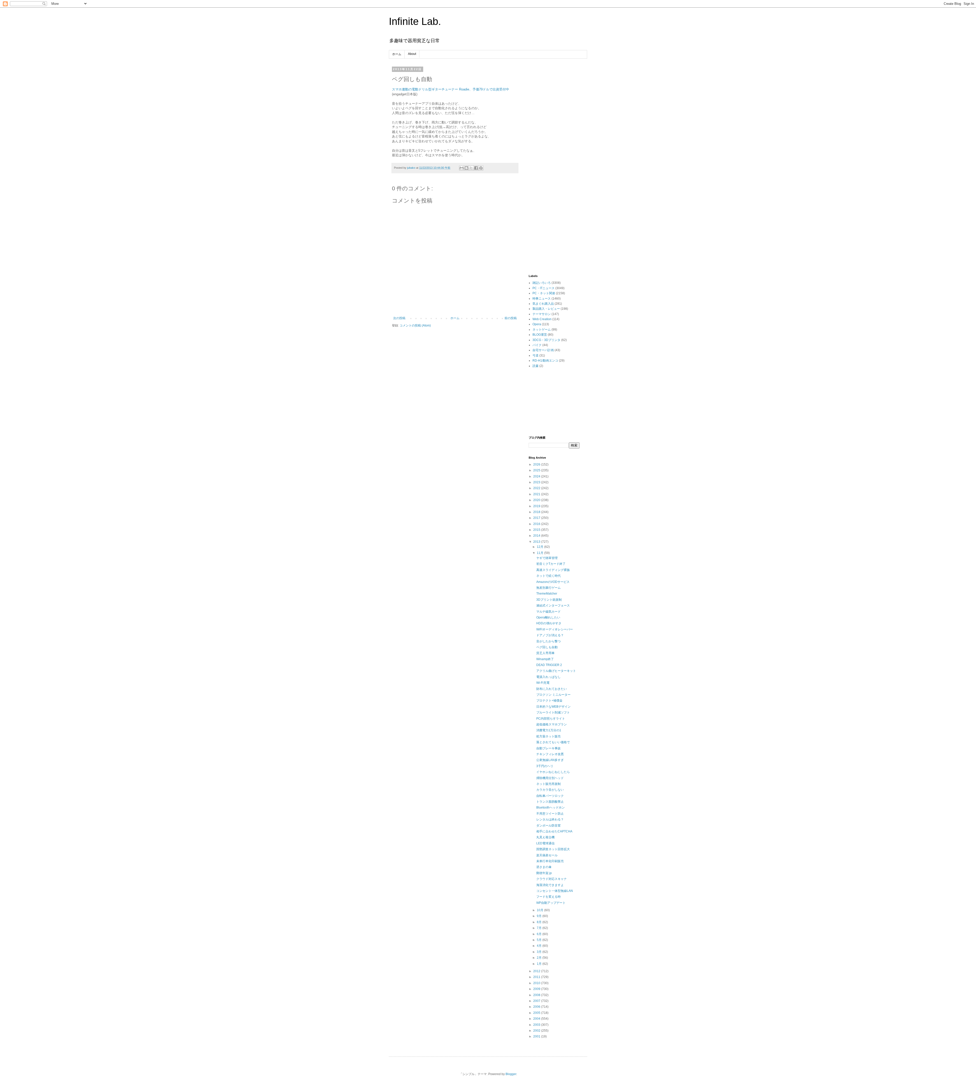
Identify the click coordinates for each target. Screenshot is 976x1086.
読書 (535, 366)
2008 (537, 995)
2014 (537, 535)
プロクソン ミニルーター (553, 694)
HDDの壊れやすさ (548, 623)
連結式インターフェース (553, 605)
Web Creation (542, 319)
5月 (539, 940)
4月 (539, 946)
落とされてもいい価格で (553, 742)
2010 (537, 983)
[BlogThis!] (466, 167)
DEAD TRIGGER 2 (549, 665)
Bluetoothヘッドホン (550, 807)
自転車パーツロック (550, 796)
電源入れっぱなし (548, 677)
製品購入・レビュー (546, 309)
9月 (539, 916)
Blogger (511, 1074)
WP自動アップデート (551, 903)
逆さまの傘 (544, 867)
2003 (537, 1025)
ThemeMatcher (546, 593)
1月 (539, 964)
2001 (537, 1036)
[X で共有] (471, 167)
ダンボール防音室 (548, 825)
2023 (537, 482)
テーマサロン (541, 314)
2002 (537, 1030)
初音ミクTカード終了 (551, 564)
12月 (540, 547)
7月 (539, 928)
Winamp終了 (545, 659)
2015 (537, 530)
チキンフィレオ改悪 (550, 754)
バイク (537, 345)
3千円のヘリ (544, 766)
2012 (537, 971)
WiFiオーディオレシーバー (554, 629)
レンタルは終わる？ (550, 819)
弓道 (535, 355)
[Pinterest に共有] (480, 167)
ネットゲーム (541, 329)
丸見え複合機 (545, 837)
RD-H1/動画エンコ (545, 360)
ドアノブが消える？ (550, 635)
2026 (537, 464)
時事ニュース (541, 298)
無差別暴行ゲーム (548, 587)
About (412, 54)
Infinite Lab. (415, 21)
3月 (539, 952)
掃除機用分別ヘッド (550, 778)
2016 (537, 524)
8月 (539, 922)
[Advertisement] (554, 144)
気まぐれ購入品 (543, 303)
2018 (537, 512)
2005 (537, 1013)
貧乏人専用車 (545, 653)
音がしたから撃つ (548, 641)
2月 (539, 957)
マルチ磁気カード (548, 611)
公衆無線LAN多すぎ (550, 760)
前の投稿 (511, 318)
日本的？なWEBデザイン (553, 706)
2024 (537, 476)
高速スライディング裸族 (553, 570)
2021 (537, 494)
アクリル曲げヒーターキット (556, 671)
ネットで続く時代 (548, 576)
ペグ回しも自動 (547, 647)
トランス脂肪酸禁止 (550, 801)
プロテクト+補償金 (549, 700)
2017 (537, 518)
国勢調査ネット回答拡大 (553, 849)
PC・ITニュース (543, 288)
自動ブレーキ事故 (548, 748)
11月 (540, 553)
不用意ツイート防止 (550, 813)
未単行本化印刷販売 (550, 861)
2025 (537, 470)
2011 (537, 977)
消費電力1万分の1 (548, 730)
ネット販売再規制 (548, 784)
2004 (537, 1018)
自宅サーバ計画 (543, 350)
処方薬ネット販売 (548, 736)
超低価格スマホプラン (551, 724)
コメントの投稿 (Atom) (415, 325)
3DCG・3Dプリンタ (546, 340)
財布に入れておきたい (551, 689)
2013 (537, 542)
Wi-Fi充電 (543, 683)
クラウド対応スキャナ (551, 879)
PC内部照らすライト (550, 718)
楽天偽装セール (547, 855)
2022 (537, 488)
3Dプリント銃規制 (549, 599)
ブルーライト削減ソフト (553, 712)
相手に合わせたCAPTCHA (554, 831)
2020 (537, 500)
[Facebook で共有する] (476, 167)
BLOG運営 (539, 334)
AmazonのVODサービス (553, 582)
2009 (537, 989)
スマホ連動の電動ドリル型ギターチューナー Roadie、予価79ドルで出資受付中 (450, 89)
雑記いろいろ (541, 283)
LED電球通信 (545, 843)
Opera (536, 324)
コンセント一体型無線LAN (554, 891)
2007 (537, 1001)
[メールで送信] (461, 167)
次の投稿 (399, 318)
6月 (539, 934)
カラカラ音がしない (550, 790)
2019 (537, 506)
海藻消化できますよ (550, 885)
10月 (540, 910)
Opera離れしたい (548, 617)
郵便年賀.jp (544, 873)
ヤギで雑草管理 (547, 558)
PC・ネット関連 (543, 293)
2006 (537, 1007)
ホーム (396, 54)
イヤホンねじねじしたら (553, 772)
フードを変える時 (548, 896)
